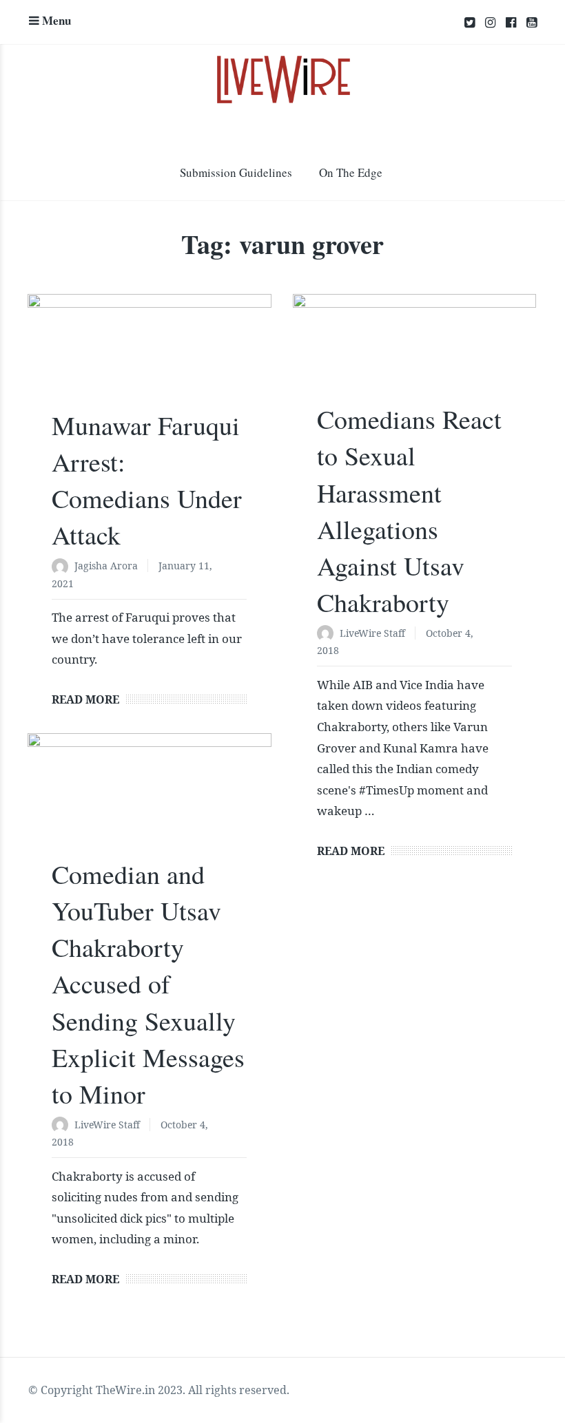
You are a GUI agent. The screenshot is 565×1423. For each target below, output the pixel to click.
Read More (85, 699)
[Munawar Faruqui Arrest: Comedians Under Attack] (149, 358)
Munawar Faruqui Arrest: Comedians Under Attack (147, 480)
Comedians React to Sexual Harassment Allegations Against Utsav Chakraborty (409, 510)
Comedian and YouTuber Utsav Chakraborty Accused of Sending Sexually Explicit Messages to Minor (148, 983)
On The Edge (350, 172)
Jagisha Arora (106, 565)
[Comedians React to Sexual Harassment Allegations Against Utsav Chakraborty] (415, 355)
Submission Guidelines (236, 172)
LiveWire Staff (372, 633)
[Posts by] (63, 567)
